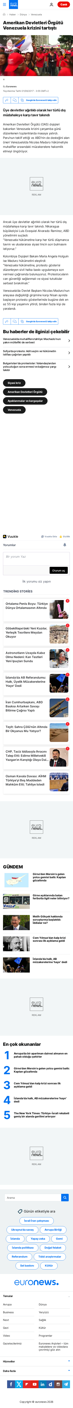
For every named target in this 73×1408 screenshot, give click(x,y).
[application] (36, 55)
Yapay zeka (38, 1238)
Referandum (20, 1256)
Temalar (8, 1296)
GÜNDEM (13, 867)
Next (6, 1319)
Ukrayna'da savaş (22, 1229)
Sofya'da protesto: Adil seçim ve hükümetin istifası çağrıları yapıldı (29, 352)
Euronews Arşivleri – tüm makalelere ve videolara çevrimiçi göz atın (53, 1346)
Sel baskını (27, 1265)
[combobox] (36, 1197)
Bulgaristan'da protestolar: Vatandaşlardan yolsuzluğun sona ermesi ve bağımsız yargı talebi (29, 367)
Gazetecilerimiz (12, 1343)
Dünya (23, 14)
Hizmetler (9, 1361)
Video (6, 1335)
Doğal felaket (53, 1247)
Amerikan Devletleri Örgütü (25, 391)
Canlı (63, 4)
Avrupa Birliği (53, 1229)
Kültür (49, 1265)
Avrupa (7, 1304)
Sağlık (42, 1319)
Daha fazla (9, 1370)
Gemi (59, 1238)
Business (8, 1312)
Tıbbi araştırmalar (49, 1256)
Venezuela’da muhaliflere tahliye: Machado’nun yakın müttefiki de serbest (32, 340)
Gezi (5, 1327)
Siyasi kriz (14, 382)
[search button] (65, 1197)
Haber (12, 14)
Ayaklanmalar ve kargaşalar (25, 400)
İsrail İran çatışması (36, 1220)
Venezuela (36, 14)
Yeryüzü (44, 1312)
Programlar (45, 1335)
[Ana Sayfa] (4, 14)
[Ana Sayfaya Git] (13, 4)
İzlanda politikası (23, 1247)
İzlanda (15, 1238)
